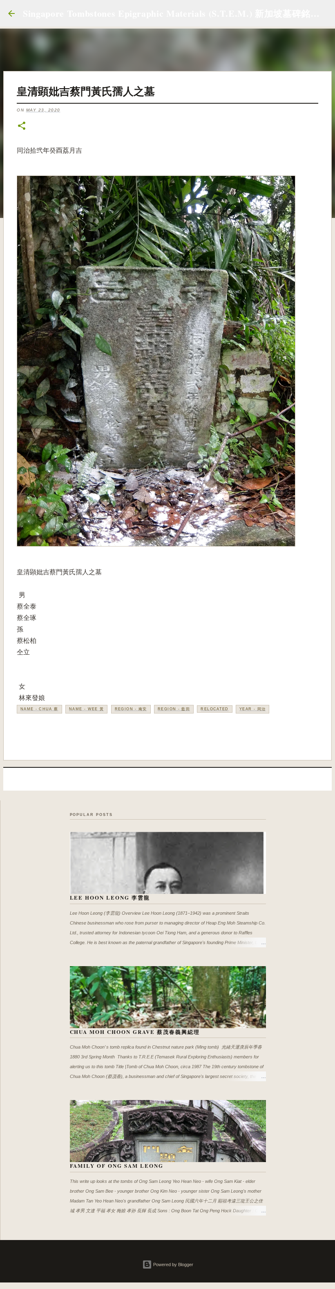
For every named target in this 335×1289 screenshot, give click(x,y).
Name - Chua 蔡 (39, 709)
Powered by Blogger (172, 1264)
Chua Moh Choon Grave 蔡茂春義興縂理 (135, 1032)
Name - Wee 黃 (86, 709)
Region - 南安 (131, 709)
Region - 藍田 (174, 709)
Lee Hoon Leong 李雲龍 (110, 897)
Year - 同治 (252, 709)
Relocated (214, 709)
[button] (22, 126)
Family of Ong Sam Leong (117, 1165)
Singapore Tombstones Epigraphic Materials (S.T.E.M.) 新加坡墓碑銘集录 (176, 13)
